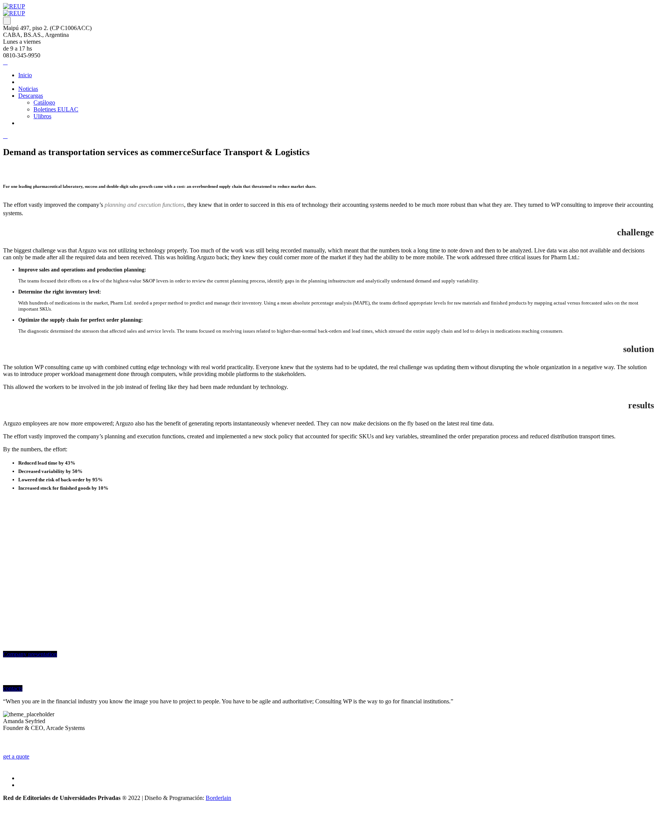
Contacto (29, 123)
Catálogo (44, 102)
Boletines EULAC (55, 109)
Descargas (30, 95)
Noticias (28, 89)
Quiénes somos (36, 82)
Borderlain (218, 798)
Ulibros (42, 116)
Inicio (25, 75)
